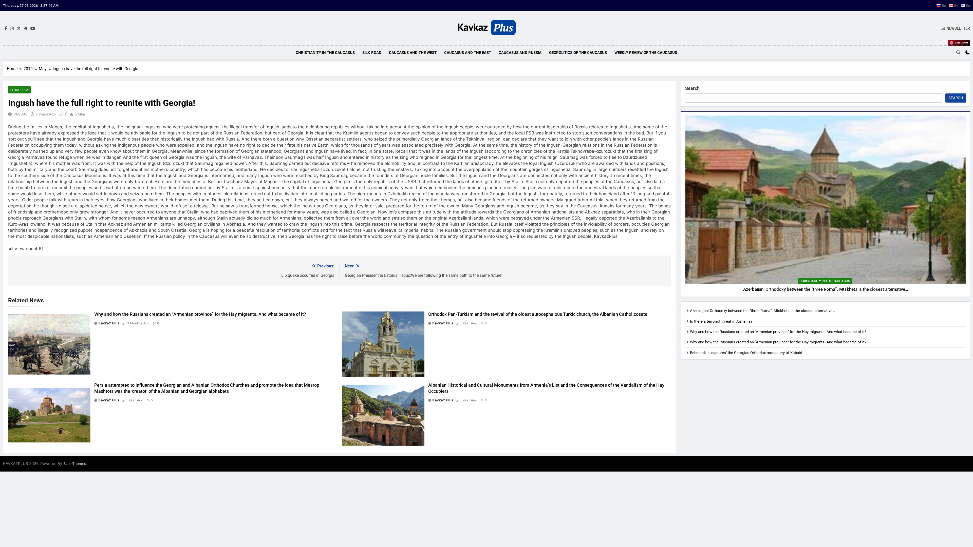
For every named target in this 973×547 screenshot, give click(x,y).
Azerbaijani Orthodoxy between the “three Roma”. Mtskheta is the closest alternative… (825, 289)
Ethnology (19, 90)
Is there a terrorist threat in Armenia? (721, 321)
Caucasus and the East (467, 52)
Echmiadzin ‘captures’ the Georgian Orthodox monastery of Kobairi (746, 352)
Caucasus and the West (413, 52)
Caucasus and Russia (520, 52)
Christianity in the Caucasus (325, 52)
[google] (25, 29)
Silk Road (371, 52)
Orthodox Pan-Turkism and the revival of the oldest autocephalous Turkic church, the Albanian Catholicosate (537, 314)
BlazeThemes (74, 463)
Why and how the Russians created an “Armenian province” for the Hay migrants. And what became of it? (200, 314)
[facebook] (6, 29)
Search (692, 88)
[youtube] (32, 29)
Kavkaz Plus (108, 323)
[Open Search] (958, 52)
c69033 (20, 114)
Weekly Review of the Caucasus (645, 52)
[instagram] (12, 29)
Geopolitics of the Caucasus (578, 52)
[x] (18, 29)
